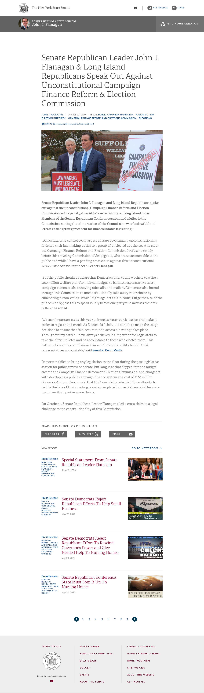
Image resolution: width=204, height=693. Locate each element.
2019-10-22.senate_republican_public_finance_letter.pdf (69, 124)
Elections (145, 118)
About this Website (140, 675)
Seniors (45, 580)
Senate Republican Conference (48, 473)
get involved (160, 8)
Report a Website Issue (143, 654)
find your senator (182, 24)
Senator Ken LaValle (107, 350)
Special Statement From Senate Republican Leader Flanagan (89, 462)
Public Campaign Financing (115, 115)
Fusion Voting (145, 115)
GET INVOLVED (136, 682)
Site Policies (136, 668)
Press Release (49, 459)
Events (84, 675)
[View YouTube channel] (135, 8)
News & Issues (89, 647)
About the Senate (92, 682)
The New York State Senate (51, 8)
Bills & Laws (88, 661)
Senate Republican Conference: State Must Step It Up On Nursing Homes (89, 582)
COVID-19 (46, 515)
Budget (85, 668)
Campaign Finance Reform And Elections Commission (102, 118)
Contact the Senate (141, 647)
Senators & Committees (96, 654)
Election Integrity (53, 118)
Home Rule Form (138, 661)
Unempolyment (49, 513)
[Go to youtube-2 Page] (52, 681)
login (181, 8)
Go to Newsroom (145, 448)
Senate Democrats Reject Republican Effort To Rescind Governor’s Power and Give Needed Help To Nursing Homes (90, 545)
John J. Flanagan (47, 24)
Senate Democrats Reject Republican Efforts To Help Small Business (91, 504)
